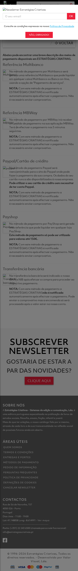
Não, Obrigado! (39, 34)
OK (71, 16)
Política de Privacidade (62, 26)
